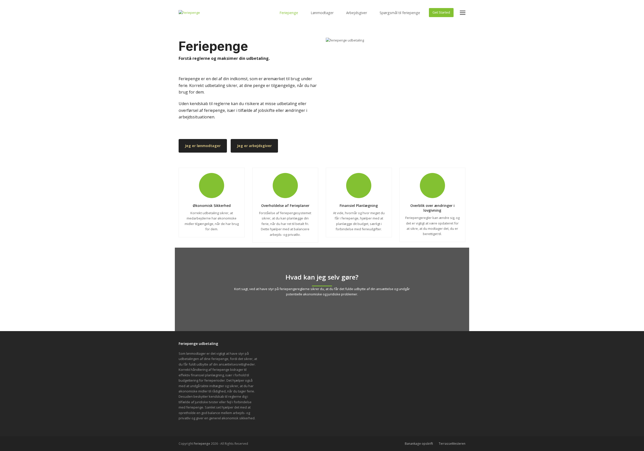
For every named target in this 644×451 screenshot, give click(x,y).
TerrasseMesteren (452, 443)
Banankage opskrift (419, 443)
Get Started (441, 12)
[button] (462, 13)
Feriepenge (202, 443)
